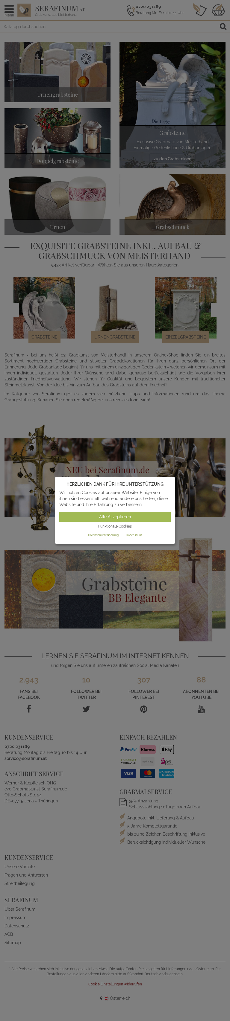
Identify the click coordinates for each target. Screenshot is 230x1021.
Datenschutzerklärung (103, 535)
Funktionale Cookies (115, 526)
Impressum (134, 535)
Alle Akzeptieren (115, 516)
